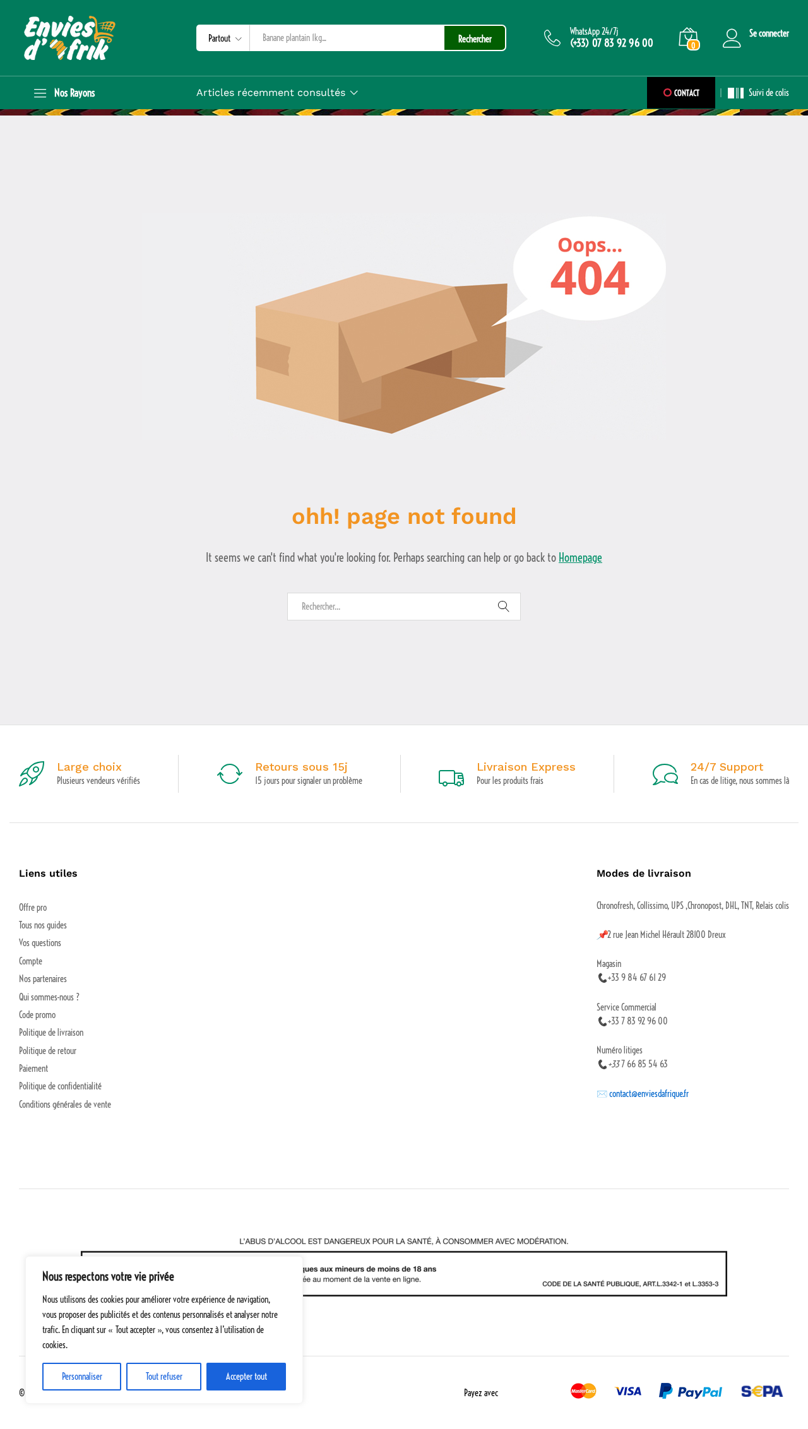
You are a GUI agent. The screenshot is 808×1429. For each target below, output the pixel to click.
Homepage (580, 557)
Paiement (33, 1068)
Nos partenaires (43, 979)
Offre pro (33, 907)
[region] (164, 1330)
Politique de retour (47, 1051)
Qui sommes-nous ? (49, 997)
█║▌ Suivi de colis (758, 92)
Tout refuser (164, 1376)
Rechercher (475, 39)
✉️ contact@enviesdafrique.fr (643, 1094)
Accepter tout (246, 1376)
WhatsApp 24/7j (594, 32)
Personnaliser (82, 1376)
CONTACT (685, 93)
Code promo (37, 1015)
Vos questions (40, 943)
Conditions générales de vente (65, 1104)
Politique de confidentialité (60, 1086)
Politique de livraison (51, 1032)
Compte (30, 961)
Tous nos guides (43, 925)
